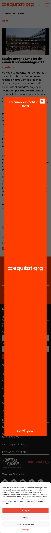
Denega (25, 517)
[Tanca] (42, 101)
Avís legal (25, 530)
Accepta (26, 510)
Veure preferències (25, 524)
